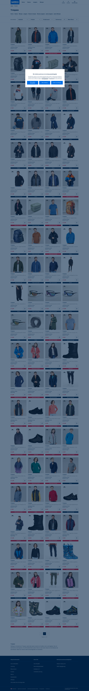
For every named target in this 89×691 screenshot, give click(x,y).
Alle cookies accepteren (32, 83)
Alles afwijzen (45, 82)
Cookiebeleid (51, 78)
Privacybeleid (45, 78)
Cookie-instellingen (57, 82)
